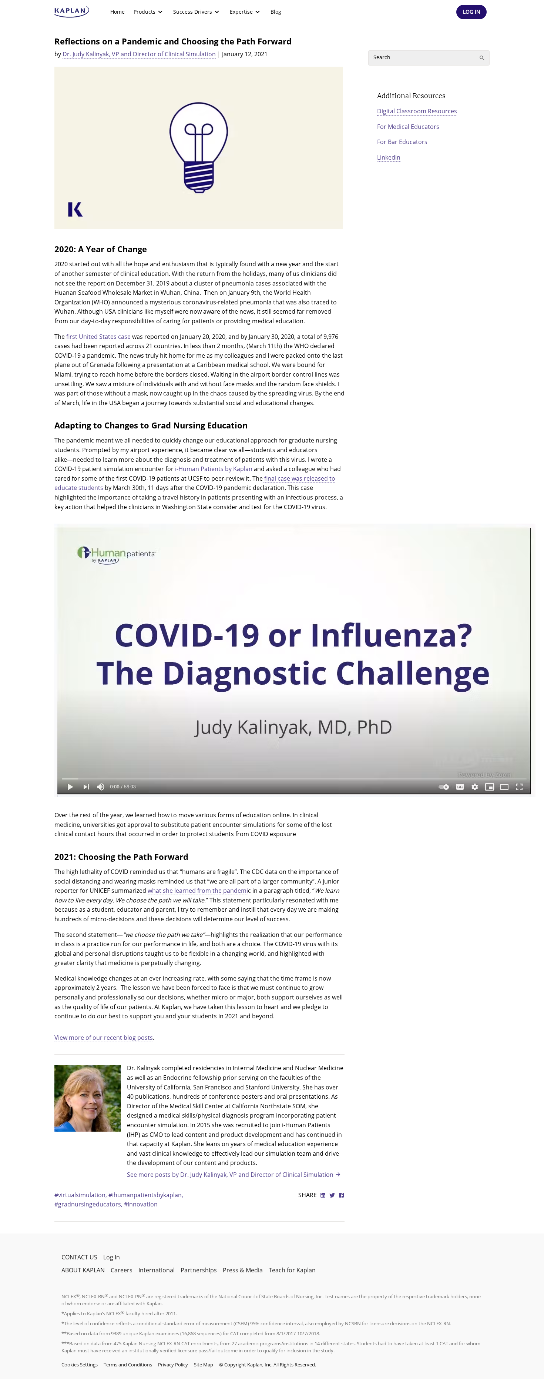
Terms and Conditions (128, 1364)
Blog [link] (276, 11)
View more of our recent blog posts (103, 1038)
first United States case (98, 337)
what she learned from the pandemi (198, 890)
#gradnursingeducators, (89, 1204)
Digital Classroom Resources (417, 111)
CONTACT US (79, 1257)
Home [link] (117, 11)
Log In (111, 1257)
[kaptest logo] (72, 12)
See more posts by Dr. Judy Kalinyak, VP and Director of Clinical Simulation (230, 1175)
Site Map (203, 1364)
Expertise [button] (241, 11)
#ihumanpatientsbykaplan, (145, 1195)
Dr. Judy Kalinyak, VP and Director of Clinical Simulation (139, 54)
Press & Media (243, 1270)
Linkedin (388, 157)
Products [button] (144, 11)
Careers (121, 1270)
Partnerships (199, 1270)
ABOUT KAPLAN (83, 1270)
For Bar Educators (402, 142)
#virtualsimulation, (81, 1195)
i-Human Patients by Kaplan (213, 469)
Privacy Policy (173, 1364)
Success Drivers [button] (192, 11)
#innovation (141, 1204)
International (156, 1270)
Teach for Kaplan (292, 1270)
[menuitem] (117, 12)
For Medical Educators (408, 127)
